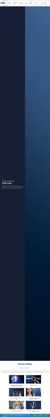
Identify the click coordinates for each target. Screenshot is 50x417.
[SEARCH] (48, 3)
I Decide (46, 415)
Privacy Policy (15, 415)
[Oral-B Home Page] (3, 3)
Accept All (34, 415)
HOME (4, 5)
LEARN (7, 5)
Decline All (40, 415)
